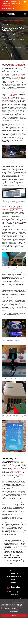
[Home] (14, 587)
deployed (6, 105)
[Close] (26, 600)
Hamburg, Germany (10, 464)
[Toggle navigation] (24, 14)
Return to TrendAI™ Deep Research (13, 20)
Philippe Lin (5, 49)
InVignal (4, 101)
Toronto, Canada (14, 472)
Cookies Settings (14, 611)
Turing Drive (12, 94)
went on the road (18, 77)
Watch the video (14, 163)
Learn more (14, 608)
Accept (14, 615)
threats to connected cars (16, 65)
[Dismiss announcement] (25, 2)
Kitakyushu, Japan (19, 468)
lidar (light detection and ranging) (12, 98)
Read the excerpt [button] (7, 8)
